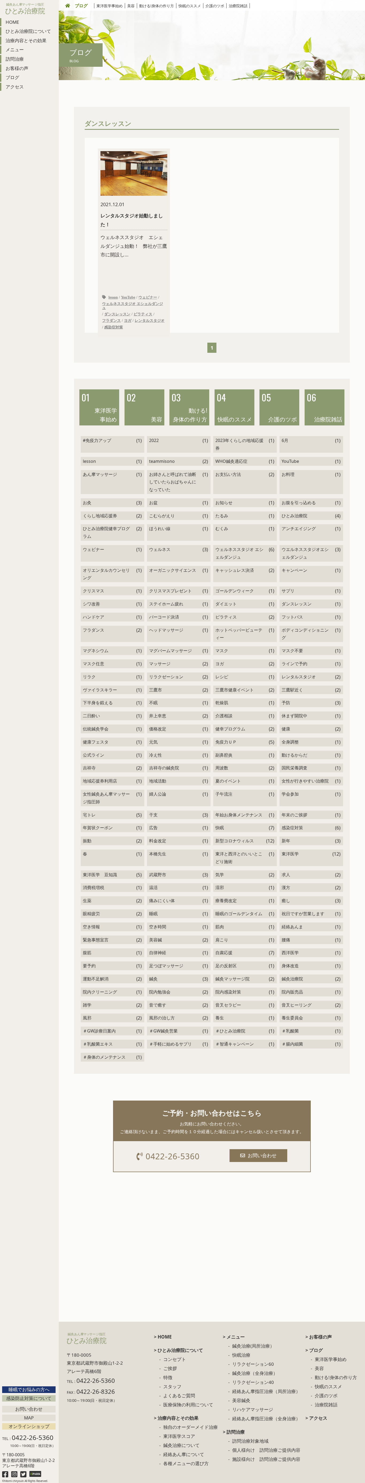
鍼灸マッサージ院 (232, 979)
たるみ (221, 516)
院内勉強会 (159, 992)
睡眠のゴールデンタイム (238, 914)
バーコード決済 (164, 617)
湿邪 (219, 887)
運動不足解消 (95, 979)
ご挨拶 (170, 1368)
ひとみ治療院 (294, 516)
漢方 (286, 887)
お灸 (87, 503)
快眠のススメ (189, 5)
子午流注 (223, 794)
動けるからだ (294, 755)
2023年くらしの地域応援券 (239, 444)
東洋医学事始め (109, 5)
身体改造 (290, 966)
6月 (285, 440)
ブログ (81, 6)
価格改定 (157, 729)
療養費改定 (226, 900)
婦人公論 (157, 794)
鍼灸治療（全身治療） (255, 1373)
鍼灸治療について (181, 1445)
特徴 (167, 1377)
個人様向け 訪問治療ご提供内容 (266, 1450)
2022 (154, 440)
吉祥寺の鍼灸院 (164, 768)
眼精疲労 (91, 914)
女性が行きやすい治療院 (305, 781)
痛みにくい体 (162, 900)
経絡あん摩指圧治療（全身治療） (266, 1418)
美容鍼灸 (241, 1400)
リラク (89, 677)
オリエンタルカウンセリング (106, 574)
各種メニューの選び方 (186, 1463)
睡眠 (153, 914)
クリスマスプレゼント (170, 591)
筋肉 (219, 927)
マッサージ (159, 664)
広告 (153, 828)
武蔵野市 (157, 875)
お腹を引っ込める (299, 503)
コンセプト (174, 1359)
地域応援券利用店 (100, 781)
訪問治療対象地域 (250, 1441)
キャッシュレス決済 (234, 570)
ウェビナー (147, 297)
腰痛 (286, 940)
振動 (87, 841)
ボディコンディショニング (305, 634)
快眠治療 (241, 1355)
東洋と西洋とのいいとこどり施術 (238, 857)
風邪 (87, 1018)
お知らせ (223, 503)
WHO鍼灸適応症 (231, 461)
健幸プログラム (230, 729)
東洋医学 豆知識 (100, 875)
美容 (131, 5)
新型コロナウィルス (234, 841)
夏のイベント (228, 781)
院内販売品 (292, 992)
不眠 (153, 703)
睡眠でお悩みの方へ (29, 1389)
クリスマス (93, 591)
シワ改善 (91, 604)
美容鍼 (155, 940)
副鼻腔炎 (223, 755)
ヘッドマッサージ (166, 630)
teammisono (162, 461)
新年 (286, 841)
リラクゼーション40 (253, 1382)
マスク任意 (93, 664)
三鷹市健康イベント (234, 690)
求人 (286, 875)
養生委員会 (292, 1018)
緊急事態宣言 (95, 940)
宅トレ (89, 815)
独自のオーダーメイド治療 (190, 1427)
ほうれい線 (159, 528)
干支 (153, 815)
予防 (286, 703)
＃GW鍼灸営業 (163, 1031)
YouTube (128, 297)
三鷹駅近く (292, 690)
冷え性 (155, 755)
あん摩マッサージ (100, 474)
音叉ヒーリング (297, 1005)
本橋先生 (157, 854)
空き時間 (157, 927)
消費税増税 (93, 887)
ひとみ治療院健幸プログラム (106, 532)
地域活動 (157, 781)
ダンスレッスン (117, 314)
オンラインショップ (29, 1426)
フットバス (292, 617)
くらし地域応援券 (100, 516)
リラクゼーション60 (253, 1364)
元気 (153, 742)
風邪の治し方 (162, 1018)
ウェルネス (159, 549)
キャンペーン (294, 570)
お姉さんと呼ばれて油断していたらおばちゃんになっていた (172, 482)
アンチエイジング (299, 528)
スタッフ (172, 1386)
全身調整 (290, 742)
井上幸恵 (157, 716)
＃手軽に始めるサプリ (170, 1044)
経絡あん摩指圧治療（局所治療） (266, 1391)
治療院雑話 (238, 5)
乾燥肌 (221, 703)
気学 (219, 875)
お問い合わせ (28, 1409)
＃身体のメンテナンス (104, 1057)
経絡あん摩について (183, 1454)
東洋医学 (290, 854)
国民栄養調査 (294, 768)
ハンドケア (93, 617)
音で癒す (157, 1005)
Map (29, 1418)
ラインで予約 (294, 664)
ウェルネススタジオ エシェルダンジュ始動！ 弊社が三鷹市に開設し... (133, 229)
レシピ (221, 677)
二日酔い (91, 716)
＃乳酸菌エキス (98, 1044)
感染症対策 (113, 327)
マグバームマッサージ (170, 651)
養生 (219, 1018)
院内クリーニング (100, 992)
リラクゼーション (166, 677)
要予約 (89, 966)
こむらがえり (162, 516)
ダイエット (226, 604)
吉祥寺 (89, 768)
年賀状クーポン (98, 828)
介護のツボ (214, 5)
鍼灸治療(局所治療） (253, 1346)
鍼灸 (153, 979)
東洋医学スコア (179, 1436)
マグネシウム (95, 651)
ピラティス (143, 314)
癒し (286, 900)
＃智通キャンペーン (234, 1044)
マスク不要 (292, 651)
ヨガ (127, 320)
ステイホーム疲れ (166, 604)
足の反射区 (226, 966)
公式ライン (93, 755)
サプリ (288, 591)
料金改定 (157, 841)
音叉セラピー (228, 1005)
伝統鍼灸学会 (95, 729)
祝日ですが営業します (303, 914)
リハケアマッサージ (252, 1409)
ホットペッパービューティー (238, 634)
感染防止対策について (29, 1398)
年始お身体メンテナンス (238, 815)
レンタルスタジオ (150, 320)
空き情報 (91, 927)
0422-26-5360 (173, 1156)
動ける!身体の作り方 (156, 5)
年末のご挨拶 (294, 815)
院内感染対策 (228, 992)
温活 (153, 887)
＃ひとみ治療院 (230, 1031)
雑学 (87, 1005)
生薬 (87, 900)
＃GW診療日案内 (99, 1031)
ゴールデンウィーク (234, 591)
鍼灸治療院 (292, 979)
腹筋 (87, 953)
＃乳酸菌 (290, 1031)
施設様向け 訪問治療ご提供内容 (266, 1459)
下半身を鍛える (98, 703)
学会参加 (290, 794)
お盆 (153, 503)
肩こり (221, 940)
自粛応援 (223, 953)
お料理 (288, 474)
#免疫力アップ (97, 440)
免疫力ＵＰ (226, 742)
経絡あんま (292, 927)
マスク (221, 651)
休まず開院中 (294, 716)
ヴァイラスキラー (100, 690)
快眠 (219, 828)
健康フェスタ (95, 742)
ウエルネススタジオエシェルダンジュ (305, 553)
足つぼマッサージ (166, 966)
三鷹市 (155, 690)
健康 (286, 729)
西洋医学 (290, 953)
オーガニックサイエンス (172, 570)
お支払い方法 (228, 474)
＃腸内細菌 (292, 1044)
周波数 (221, 768)
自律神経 (157, 953)
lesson (113, 297)
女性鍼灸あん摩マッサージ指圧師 (106, 798)
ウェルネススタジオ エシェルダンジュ (132, 305)
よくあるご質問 (179, 1395)
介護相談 (223, 716)
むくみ (221, 528)
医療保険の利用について (188, 1405)
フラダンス (111, 320)
